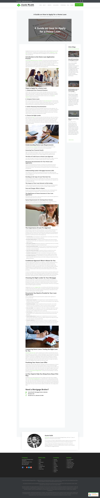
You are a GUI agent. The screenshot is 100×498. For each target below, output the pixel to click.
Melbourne (56, 470)
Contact (72, 5)
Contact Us (41, 464)
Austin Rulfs (47, 437)
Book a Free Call (79, 4)
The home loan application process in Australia (34, 60)
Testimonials (63, 5)
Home (40, 5)
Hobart (55, 467)
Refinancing (69, 460)
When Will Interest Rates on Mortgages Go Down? (73, 60)
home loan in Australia (33, 146)
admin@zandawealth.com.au (27, 461)
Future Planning (70, 466)
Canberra (55, 469)
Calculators (55, 5)
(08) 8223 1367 (31, 393)
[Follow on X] (82, 1)
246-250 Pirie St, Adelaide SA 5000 (35, 395)
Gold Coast (56, 460)
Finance (59, 16)
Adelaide (55, 459)
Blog (68, 5)
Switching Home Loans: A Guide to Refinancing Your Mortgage (73, 90)
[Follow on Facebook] (80, 1)
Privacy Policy (41, 469)
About (44, 5)
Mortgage (75, 61)
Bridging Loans (69, 467)
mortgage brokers (37, 287)
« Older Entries (71, 139)
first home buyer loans (48, 100)
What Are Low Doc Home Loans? (73, 119)
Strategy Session (42, 466)
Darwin (55, 463)
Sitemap (40, 467)
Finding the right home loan (30, 352)
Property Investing (70, 464)
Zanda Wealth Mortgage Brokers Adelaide (38, 392)
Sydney (55, 471)
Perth (55, 462)
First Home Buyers (70, 459)
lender (33, 117)
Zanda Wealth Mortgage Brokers (46, 16)
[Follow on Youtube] (27, 467)
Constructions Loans (70, 463)
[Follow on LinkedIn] (29, 467)
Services (49, 5)
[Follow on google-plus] (31, 467)
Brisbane (55, 464)
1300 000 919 (24, 460)
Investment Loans (70, 462)
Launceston (56, 466)
